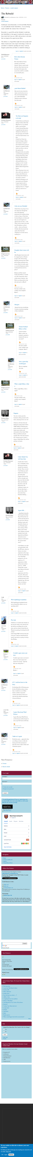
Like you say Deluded (21, 206)
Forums (7, 8)
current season (14, 8)
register (21, 51)
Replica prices (6, 1015)
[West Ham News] (6, 810)
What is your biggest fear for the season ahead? (13, 1017)
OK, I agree (4, 1154)
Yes (6, 1029)
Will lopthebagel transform (18, 600)
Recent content (6, 766)
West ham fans (6, 986)
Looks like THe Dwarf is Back (10, 988)
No (5, 1031)
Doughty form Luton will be (21, 251)
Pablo (4, 1013)
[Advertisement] (16, 922)
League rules (6, 1008)
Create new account (7, 787)
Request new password (8, 789)
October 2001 (6, 990)
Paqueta (16, 413)
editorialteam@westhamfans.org (10, 873)
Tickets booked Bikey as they (23, 328)
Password (4, 781)
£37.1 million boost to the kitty (19, 683)
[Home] (16, 2)
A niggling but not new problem (10, 999)
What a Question (7, 991)
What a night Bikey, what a (21, 385)
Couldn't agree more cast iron (20, 654)
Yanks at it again (17, 736)
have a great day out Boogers (23, 363)
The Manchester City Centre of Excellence (13, 1002)
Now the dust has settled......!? (10, 995)
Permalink (3, 58)
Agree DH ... (21, 510)
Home (2, 8)
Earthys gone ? (6, 993)
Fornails (5, 1009)
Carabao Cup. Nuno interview (10, 1006)
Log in (17, 51)
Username (5, 776)
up (15, 76)
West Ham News (6, 809)
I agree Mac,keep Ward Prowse (19, 713)
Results (4, 1038)
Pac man (13, 620)
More (29, 1018)
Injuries (5, 861)
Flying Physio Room (7, 863)
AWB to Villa (6, 997)
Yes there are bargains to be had (22, 117)
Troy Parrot (5, 1011)
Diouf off (5, 1004)
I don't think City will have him (23, 458)
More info (8, 1151)
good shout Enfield (20, 88)
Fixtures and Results (8, 859)
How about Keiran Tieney (19, 58)
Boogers (17, 304)
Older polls (5, 1037)
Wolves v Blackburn (7, 1000)
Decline (11, 1154)
